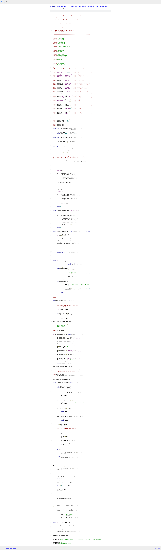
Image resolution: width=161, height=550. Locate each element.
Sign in (158, 2)
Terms (14, 548)
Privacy (11, 548)
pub (55, 6)
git (69, 6)
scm (58, 6)
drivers (51, 8)
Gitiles (7, 548)
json (159, 548)
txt (155, 548)
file (75, 10)
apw (72, 6)
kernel (51, 6)
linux (62, 6)
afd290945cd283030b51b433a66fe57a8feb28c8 (94, 6)
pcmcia (56, 8)
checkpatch (78, 6)
